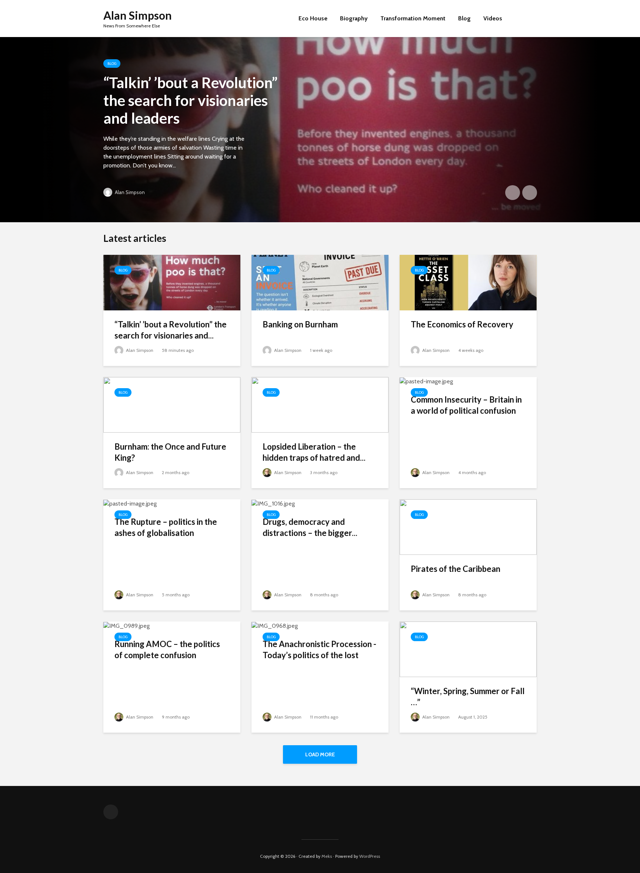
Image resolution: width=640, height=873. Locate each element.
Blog (464, 18)
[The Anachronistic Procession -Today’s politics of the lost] (274, 625)
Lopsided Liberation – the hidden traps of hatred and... (314, 452)
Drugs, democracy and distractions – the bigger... (310, 527)
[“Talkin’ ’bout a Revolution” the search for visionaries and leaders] (320, 129)
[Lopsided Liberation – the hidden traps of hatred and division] (320, 404)
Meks (326, 856)
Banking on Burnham (300, 324)
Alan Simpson (137, 15)
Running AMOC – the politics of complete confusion (167, 649)
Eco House (313, 18)
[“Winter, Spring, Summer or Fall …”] (468, 648)
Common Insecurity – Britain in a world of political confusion (466, 405)
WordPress (369, 856)
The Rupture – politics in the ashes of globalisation (165, 527)
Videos (492, 18)
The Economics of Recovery (462, 324)
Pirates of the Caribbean (455, 569)
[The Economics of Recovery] (468, 282)
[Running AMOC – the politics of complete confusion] (126, 625)
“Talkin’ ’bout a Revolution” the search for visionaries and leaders (190, 100)
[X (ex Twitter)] (110, 811)
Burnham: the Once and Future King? (170, 452)
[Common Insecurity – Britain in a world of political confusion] (426, 380)
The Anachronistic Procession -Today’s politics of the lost (319, 649)
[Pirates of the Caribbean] (468, 526)
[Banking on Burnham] (320, 282)
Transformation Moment (413, 18)
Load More (320, 754)
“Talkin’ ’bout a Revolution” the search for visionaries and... (170, 329)
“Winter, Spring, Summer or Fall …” (467, 696)
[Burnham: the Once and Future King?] (171, 404)
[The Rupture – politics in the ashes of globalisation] (130, 503)
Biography (354, 18)
